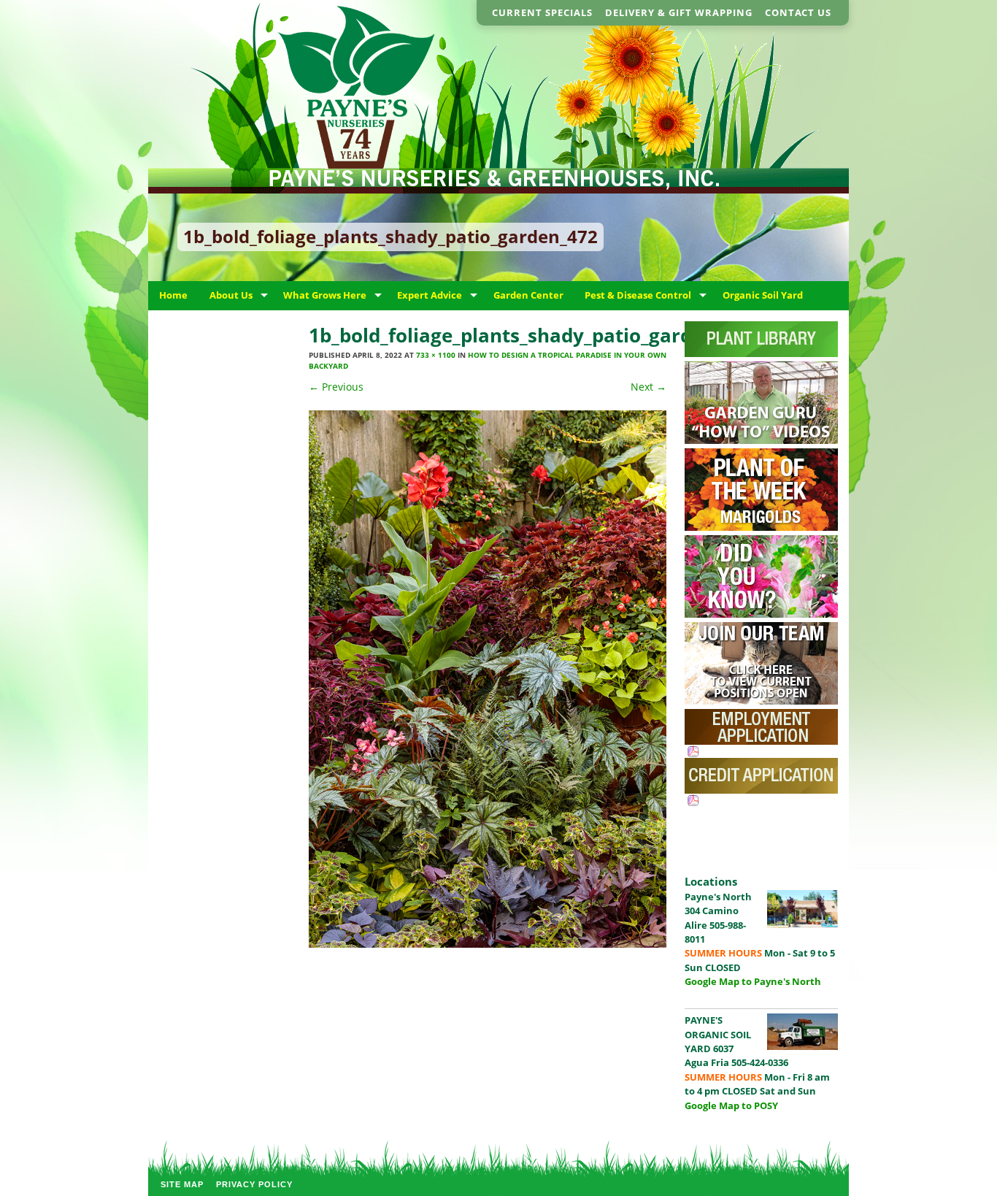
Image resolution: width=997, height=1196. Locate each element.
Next (648, 387)
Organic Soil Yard (763, 295)
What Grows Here (324, 295)
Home (173, 295)
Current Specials (542, 12)
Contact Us (798, 12)
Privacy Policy (254, 1184)
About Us (231, 295)
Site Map (182, 1184)
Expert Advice (429, 295)
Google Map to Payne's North (753, 981)
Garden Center (528, 295)
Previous (336, 387)
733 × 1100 (435, 355)
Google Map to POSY (731, 1105)
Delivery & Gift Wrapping (678, 12)
